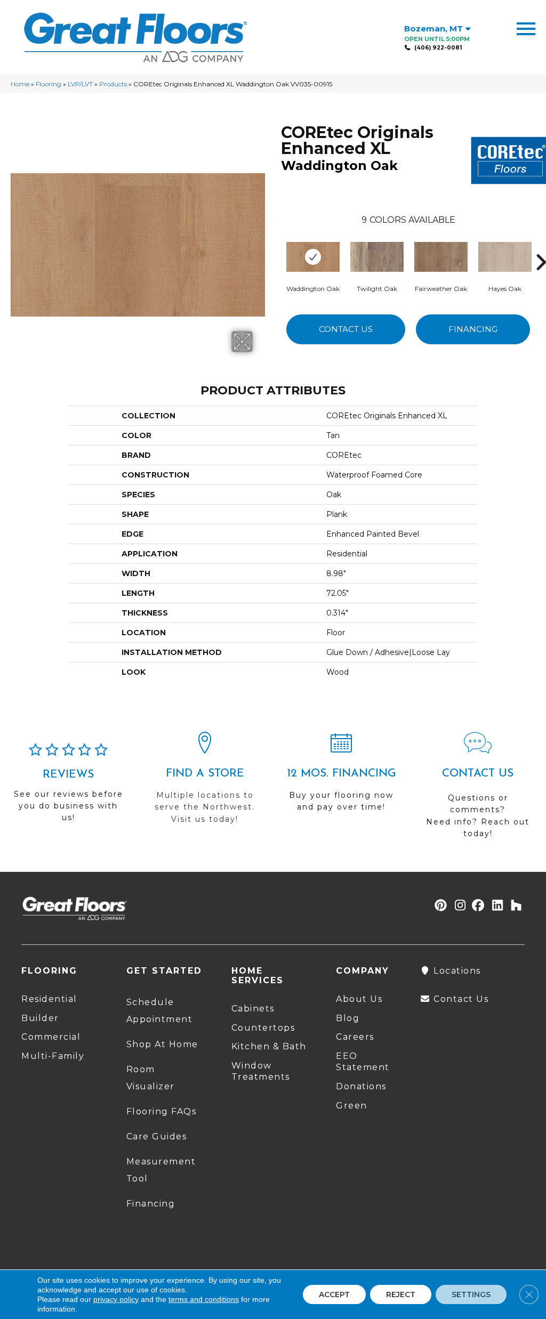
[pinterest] (439, 905)
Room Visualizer (150, 1077)
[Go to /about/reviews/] (68, 787)
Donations (361, 1086)
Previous (276, 246)
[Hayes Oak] (505, 256)
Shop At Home (162, 1044)
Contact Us (346, 329)
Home (20, 84)
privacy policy (116, 1299)
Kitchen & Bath (269, 1046)
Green (351, 1105)
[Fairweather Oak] (441, 256)
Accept (334, 1294)
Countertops (263, 1028)
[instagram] (457, 905)
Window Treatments (260, 1071)
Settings (471, 1294)
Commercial (51, 1037)
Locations (456, 971)
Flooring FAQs (161, 1111)
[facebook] (476, 905)
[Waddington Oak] (313, 256)
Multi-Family (52, 1056)
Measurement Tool (161, 1170)
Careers (355, 1037)
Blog (347, 1018)
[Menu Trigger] (526, 28)
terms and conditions (203, 1299)
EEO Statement (363, 1061)
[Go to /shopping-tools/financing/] (341, 776)
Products (113, 84)
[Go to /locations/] (204, 783)
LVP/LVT (80, 84)
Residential (49, 999)
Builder (40, 1018)
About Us (359, 999)
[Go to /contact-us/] (477, 790)
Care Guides (156, 1136)
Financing (472, 329)
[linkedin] (495, 905)
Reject (400, 1294)
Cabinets (253, 1009)
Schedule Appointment (159, 1010)
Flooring (48, 84)
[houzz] (513, 905)
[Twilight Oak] (377, 256)
